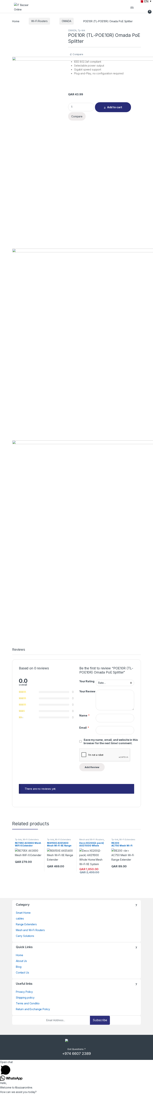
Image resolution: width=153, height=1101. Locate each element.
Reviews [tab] (18, 649)
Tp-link (81, 30)
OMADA (66, 21)
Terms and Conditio (27, 1003)
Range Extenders (26, 924)
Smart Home (23, 912)
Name (84, 715)
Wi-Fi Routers (39, 21)
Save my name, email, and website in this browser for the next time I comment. (111, 741)
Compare (78, 54)
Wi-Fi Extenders (31, 839)
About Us (21, 960)
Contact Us (22, 972)
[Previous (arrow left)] (6, 547)
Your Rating (86, 681)
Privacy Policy (24, 991)
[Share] (132, 4)
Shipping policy (25, 997)
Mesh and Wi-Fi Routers (91, 839)
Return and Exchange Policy (33, 1009)
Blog (18, 966)
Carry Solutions (25, 935)
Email (84, 727)
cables (20, 918)
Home (15, 21)
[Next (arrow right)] (146, 547)
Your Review (87, 691)
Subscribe (100, 1020)
